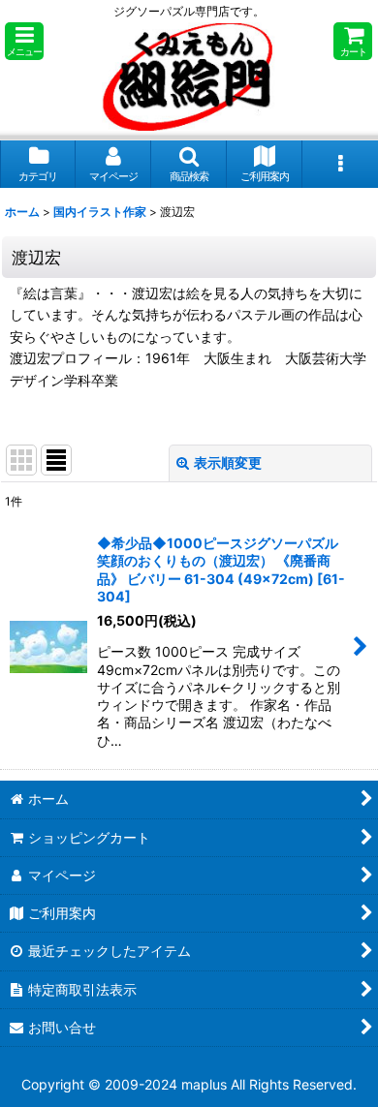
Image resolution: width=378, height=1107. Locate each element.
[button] (24, 41)
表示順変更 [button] (228, 462)
